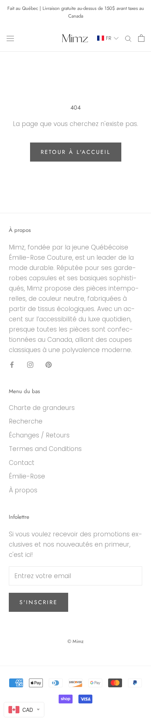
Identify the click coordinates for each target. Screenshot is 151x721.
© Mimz (75, 641)
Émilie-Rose (27, 476)
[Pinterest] (48, 364)
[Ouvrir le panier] (141, 38)
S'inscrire (38, 602)
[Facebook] (12, 364)
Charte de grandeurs (42, 407)
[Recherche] (128, 38)
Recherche (26, 421)
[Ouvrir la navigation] (10, 38)
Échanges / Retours (39, 435)
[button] (104, 38)
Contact (21, 462)
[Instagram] (30, 364)
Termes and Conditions (45, 448)
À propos (23, 490)
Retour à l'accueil (76, 152)
